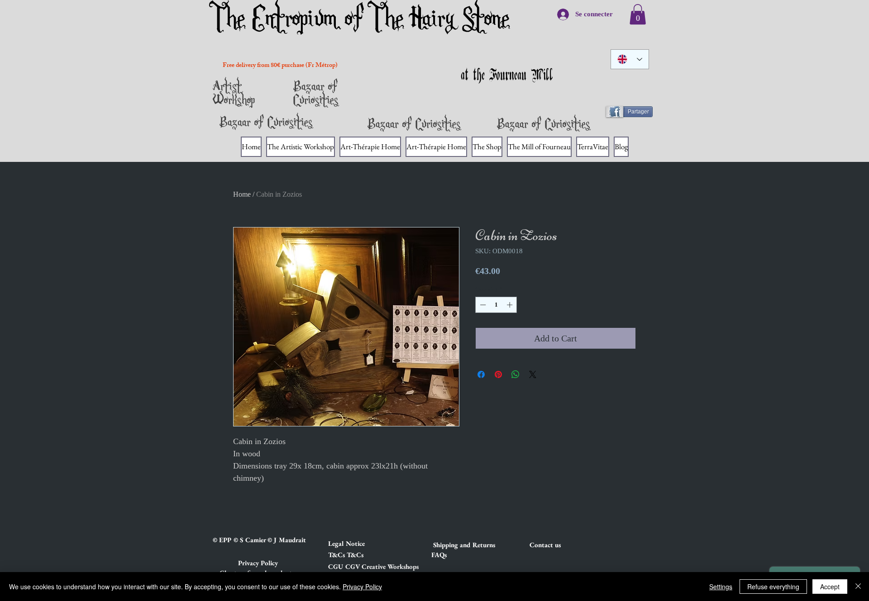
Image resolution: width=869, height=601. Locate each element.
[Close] (858, 586)
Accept (830, 586)
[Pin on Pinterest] (498, 374)
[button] (360, 544)
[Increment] (510, 304)
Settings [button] (720, 586)
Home (242, 194)
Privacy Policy (362, 586)
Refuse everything (773, 586)
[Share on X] (532, 374)
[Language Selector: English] (630, 59)
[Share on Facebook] (481, 374)
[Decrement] (482, 304)
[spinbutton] (496, 304)
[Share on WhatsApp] (515, 374)
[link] (637, 14)
